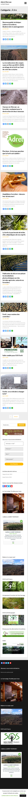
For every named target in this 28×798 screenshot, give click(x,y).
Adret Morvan (6, 2)
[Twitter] (8, 486)
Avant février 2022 (7, 477)
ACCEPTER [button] (23, 795)
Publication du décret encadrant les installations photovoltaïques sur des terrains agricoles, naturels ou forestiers (14, 278)
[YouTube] (12, 486)
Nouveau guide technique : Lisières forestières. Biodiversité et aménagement (13, 24)
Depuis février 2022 (7, 474)
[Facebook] (4, 486)
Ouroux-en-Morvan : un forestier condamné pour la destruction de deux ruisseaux (13, 109)
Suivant (16, 416)
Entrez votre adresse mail (7, 672)
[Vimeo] (10, 486)
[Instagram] (6, 486)
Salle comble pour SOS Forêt (13, 355)
